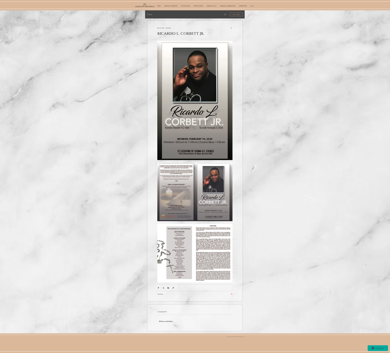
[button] (225, 14)
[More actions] (231, 28)
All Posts (149, 14)
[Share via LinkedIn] (168, 288)
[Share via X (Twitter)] (163, 288)
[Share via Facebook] (158, 288)
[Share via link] (173, 288)
